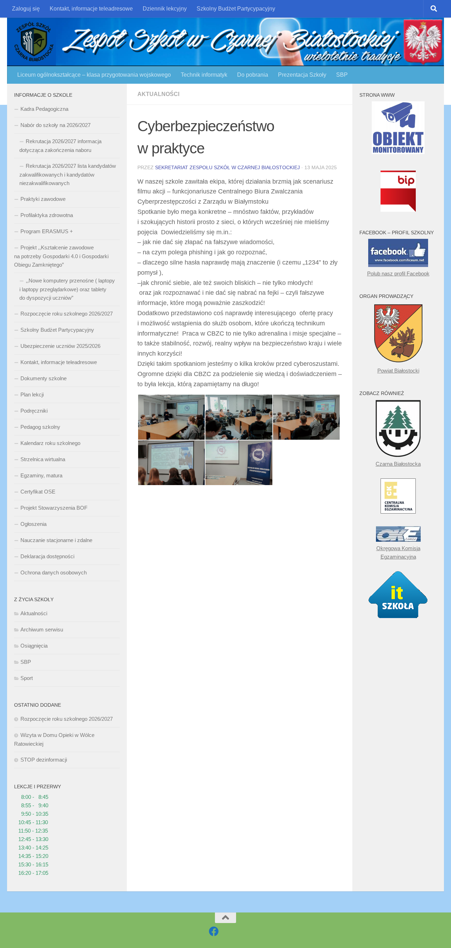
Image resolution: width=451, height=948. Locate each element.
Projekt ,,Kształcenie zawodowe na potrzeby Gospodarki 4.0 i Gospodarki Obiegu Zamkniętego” (61, 256)
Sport (26, 678)
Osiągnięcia (34, 646)
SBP (342, 75)
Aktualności (158, 94)
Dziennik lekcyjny (165, 9)
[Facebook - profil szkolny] (214, 931)
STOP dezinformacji (43, 760)
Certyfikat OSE (37, 492)
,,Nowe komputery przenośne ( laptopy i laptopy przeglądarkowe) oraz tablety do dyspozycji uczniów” (67, 289)
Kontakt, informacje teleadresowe (91, 9)
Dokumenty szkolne (43, 378)
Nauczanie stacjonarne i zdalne (56, 540)
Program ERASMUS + (46, 231)
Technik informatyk (204, 75)
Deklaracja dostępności (47, 556)
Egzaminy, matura (41, 475)
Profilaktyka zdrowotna (46, 215)
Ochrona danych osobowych (53, 572)
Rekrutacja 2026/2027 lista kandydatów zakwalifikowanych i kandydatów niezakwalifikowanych (67, 174)
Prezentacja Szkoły (302, 75)
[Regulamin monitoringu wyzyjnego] (398, 152)
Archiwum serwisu (41, 629)
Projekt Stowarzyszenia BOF (53, 508)
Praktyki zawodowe (43, 199)
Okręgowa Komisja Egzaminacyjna (398, 552)
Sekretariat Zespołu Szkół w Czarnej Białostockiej (227, 167)
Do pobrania (252, 75)
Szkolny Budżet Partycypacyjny (236, 9)
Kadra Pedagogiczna (44, 109)
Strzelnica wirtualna (42, 459)
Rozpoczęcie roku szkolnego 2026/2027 (66, 314)
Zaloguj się (26, 9)
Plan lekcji (32, 394)
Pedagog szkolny (40, 427)
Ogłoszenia (33, 524)
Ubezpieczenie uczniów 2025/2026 (60, 346)
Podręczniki (34, 411)
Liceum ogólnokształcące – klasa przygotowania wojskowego (94, 75)
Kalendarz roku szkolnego (50, 443)
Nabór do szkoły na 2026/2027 (55, 125)
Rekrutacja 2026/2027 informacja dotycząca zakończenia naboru (60, 145)
